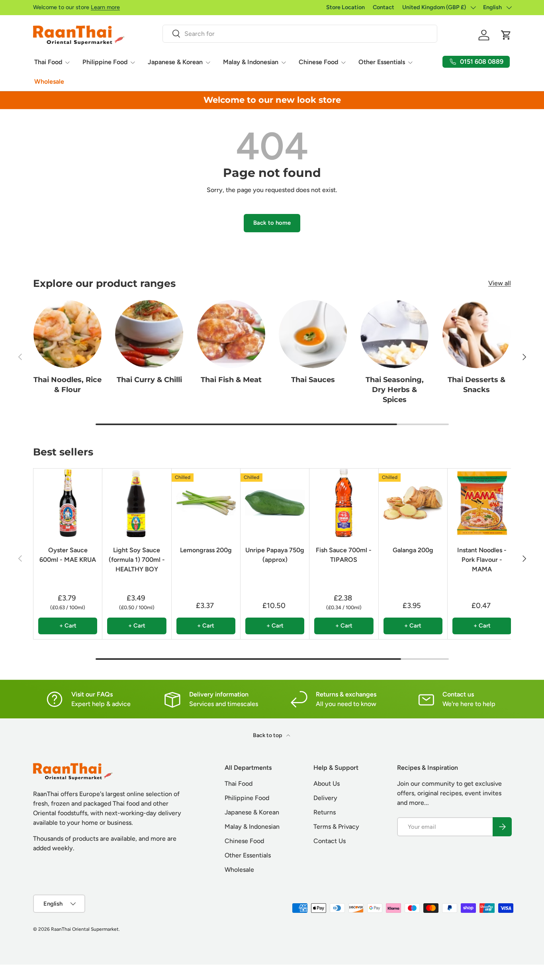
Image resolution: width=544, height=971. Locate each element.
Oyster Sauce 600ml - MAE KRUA (67, 554)
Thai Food (48, 62)
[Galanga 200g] (413, 503)
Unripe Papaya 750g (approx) (274, 554)
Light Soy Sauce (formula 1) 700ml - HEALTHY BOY (137, 559)
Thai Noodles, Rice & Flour (67, 384)
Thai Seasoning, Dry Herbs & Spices (395, 389)
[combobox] (299, 33)
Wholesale (49, 81)
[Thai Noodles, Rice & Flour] (67, 334)
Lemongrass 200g (206, 549)
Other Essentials (381, 62)
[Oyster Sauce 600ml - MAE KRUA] (67, 503)
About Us (326, 783)
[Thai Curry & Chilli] (149, 334)
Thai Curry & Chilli (149, 379)
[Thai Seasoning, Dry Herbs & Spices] (394, 334)
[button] (506, 35)
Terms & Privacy (336, 826)
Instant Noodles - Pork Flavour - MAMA (482, 559)
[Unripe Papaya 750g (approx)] (275, 503)
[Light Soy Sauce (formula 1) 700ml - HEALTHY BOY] (136, 503)
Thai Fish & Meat (231, 379)
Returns (324, 812)
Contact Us (329, 841)
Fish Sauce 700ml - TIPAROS (344, 554)
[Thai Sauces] (313, 334)
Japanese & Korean (175, 62)
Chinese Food (318, 62)
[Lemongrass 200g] (206, 503)
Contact (383, 7)
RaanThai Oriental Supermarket (85, 929)
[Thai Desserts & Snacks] (476, 334)
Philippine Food (104, 62)
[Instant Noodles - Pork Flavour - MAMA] (482, 503)
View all (499, 283)
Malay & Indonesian (250, 62)
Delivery (325, 798)
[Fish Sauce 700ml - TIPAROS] (343, 503)
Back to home (272, 222)
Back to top (268, 735)
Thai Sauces (313, 379)
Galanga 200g (413, 549)
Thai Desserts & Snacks (476, 384)
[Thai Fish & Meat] (231, 334)
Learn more (105, 7)
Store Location (345, 7)
